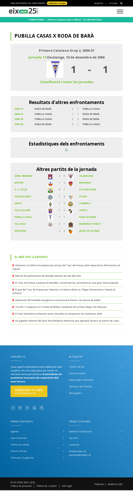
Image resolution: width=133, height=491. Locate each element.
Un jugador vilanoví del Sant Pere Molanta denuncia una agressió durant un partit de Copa (67, 320)
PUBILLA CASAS (23, 217)
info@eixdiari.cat (77, 451)
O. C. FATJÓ (20, 189)
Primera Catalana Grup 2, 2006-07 (64, 19)
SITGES (83, 196)
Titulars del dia (76, 366)
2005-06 (18, 119)
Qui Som (73, 437)
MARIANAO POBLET (90, 223)
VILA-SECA (20, 223)
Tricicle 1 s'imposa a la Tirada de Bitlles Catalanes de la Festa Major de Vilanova (60, 306)
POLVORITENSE (87, 189)
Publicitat (99, 484)
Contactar (74, 444)
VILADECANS (86, 175)
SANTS (18, 203)
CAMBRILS (85, 203)
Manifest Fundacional (80, 431)
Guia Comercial (18, 437)
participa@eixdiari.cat (80, 454)
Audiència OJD (115, 484)
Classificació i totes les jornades (66, 82)
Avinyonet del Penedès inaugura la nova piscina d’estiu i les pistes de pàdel (57, 300)
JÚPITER (18, 182)
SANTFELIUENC (22, 196)
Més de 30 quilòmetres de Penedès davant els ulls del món (48, 275)
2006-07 (18, 108)
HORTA (83, 210)
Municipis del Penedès (80, 386)
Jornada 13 (37, 57)
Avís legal (67, 485)
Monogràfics (75, 393)
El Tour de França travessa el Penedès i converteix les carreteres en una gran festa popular (67, 282)
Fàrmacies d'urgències (22, 457)
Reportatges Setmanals (81, 379)
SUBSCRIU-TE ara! (57, 3)
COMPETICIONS (36, 19)
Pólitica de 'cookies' (46, 485)
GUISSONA (20, 230)
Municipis (98, 3)
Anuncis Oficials (19, 451)
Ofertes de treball (20, 444)
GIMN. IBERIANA (23, 175)
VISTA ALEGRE (22, 210)
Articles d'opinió (77, 373)
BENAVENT (85, 182)
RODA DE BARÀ (87, 217)
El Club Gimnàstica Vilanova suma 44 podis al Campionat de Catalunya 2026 (58, 313)
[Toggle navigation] (120, 11)
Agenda (14, 431)
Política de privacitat (21, 485)
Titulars (113, 3)
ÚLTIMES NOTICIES (92, 19)
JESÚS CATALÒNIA (89, 230)
